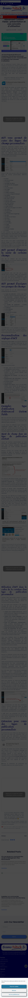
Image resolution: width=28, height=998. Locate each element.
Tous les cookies (14, 986)
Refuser (14, 990)
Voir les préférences (14, 994)
